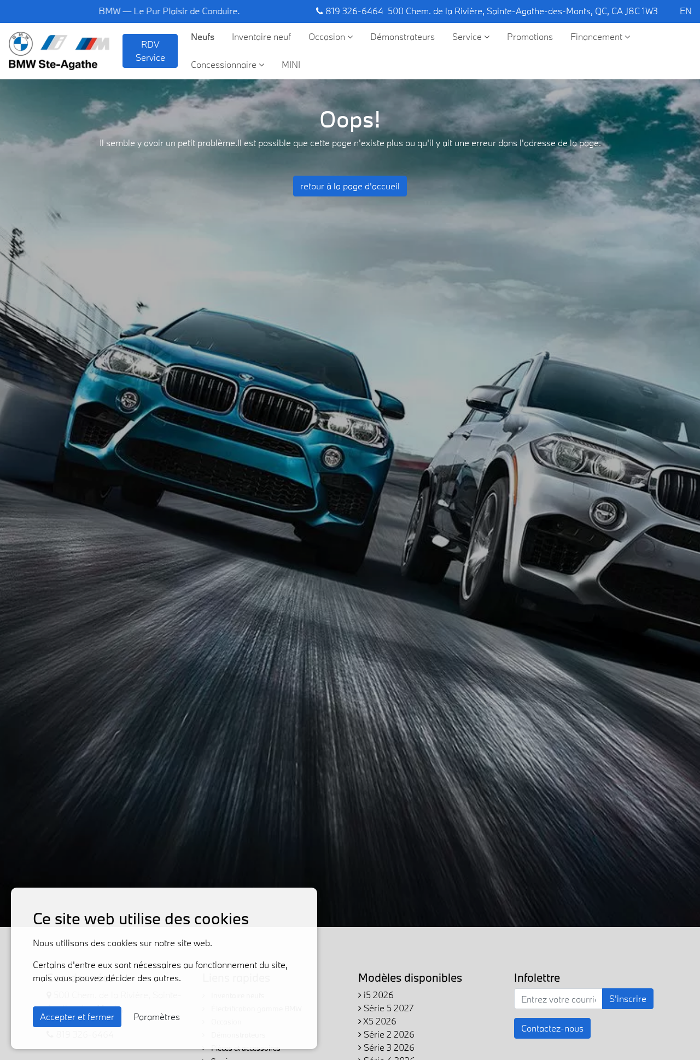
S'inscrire (627, 998)
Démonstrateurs (402, 36)
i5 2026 (377, 994)
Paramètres (156, 1016)
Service (468, 36)
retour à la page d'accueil (350, 186)
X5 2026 (378, 1021)
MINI (291, 64)
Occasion (327, 36)
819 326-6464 (353, 10)
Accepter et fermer (77, 1016)
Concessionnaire (225, 64)
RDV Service (150, 50)
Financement (597, 36)
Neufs (202, 36)
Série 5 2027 (387, 1007)
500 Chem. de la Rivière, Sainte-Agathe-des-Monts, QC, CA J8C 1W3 (523, 10)
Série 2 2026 (388, 1034)
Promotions (530, 36)
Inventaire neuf (261, 36)
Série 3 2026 (388, 1047)
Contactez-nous (552, 1028)
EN (686, 10)
